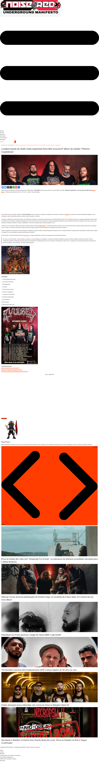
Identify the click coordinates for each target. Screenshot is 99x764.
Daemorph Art (26, 235)
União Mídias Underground (6, 757)
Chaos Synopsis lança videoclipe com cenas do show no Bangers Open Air (35, 705)
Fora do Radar (3, 137)
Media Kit (2, 753)
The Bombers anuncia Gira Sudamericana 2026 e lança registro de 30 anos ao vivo (39, 670)
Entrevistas (2, 136)
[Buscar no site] (15, 141)
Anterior (3, 524)
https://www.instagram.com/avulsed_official (11, 369)
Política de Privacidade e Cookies (8, 758)
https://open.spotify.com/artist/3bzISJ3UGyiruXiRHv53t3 (14, 371)
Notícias (2, 131)
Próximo (95, 447)
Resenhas (2, 134)
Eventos (2, 132)
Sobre (1, 750)
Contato (2, 752)
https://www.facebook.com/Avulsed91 (10, 368)
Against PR (4, 418)
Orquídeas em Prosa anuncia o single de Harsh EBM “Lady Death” (31, 635)
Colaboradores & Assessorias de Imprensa (10, 755)
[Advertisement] (49, 203)
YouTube (67, 214)
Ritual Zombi (42, 225)
